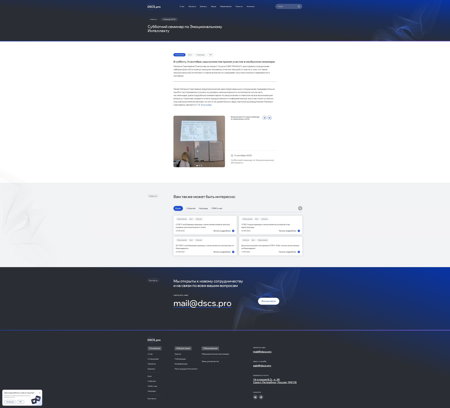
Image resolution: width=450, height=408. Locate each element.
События (190, 208)
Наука (213, 6)
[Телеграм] (264, 118)
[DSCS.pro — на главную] (154, 6)
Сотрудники (153, 359)
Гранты (178, 354)
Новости (239, 6)
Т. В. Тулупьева (203, 104)
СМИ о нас (216, 208)
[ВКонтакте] (270, 118)
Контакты (251, 6)
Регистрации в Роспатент (186, 369)
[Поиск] (299, 6)
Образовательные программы (215, 354)
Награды (203, 208)
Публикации (180, 359)
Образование (225, 6)
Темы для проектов (210, 361)
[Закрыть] (39, 393)
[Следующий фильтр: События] (300, 208)
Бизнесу (203, 6)
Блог (178, 208)
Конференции (181, 364)
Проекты (192, 6)
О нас (182, 6)
